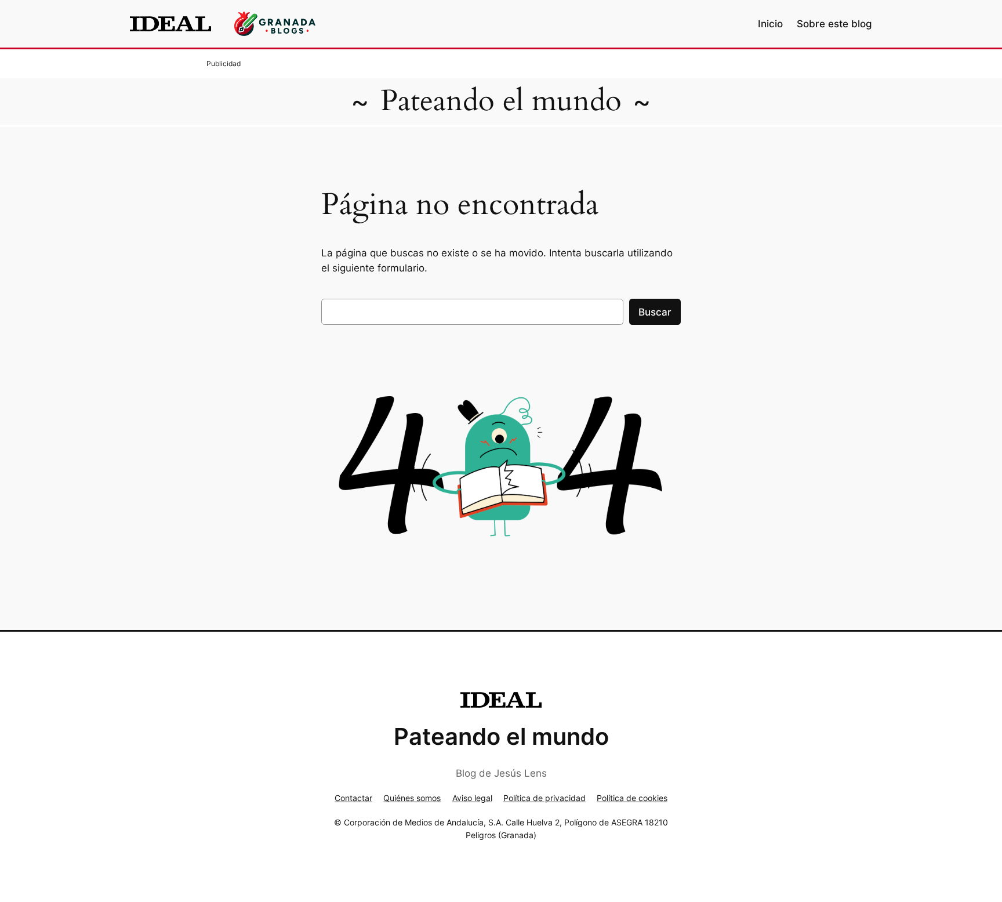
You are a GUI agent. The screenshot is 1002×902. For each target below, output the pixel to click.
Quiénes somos (412, 798)
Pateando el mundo (501, 101)
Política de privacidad (544, 798)
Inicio (770, 24)
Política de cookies (632, 798)
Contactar (353, 798)
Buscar (654, 312)
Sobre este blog (834, 24)
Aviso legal (472, 798)
